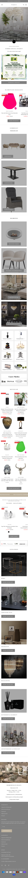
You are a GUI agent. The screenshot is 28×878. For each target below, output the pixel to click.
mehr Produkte (13, 120)
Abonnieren (6, 830)
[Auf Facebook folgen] (2, 865)
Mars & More (7, 477)
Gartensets (7, 156)
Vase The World (9, 111)
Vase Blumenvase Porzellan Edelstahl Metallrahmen (7, 457)
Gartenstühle (8, 209)
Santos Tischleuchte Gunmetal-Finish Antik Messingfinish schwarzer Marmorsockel (20, 434)
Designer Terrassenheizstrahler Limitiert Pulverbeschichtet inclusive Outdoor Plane (7, 411)
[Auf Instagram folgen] (5, 865)
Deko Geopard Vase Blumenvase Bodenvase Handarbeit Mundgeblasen (7, 434)
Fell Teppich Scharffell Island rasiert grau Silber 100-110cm (7, 480)
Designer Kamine (14, 243)
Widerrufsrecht (4, 813)
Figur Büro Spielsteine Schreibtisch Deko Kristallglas (9, 527)
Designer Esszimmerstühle (14, 270)
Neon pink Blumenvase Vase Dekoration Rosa (9, 113)
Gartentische (8, 182)
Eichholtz (21, 431)
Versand (3, 815)
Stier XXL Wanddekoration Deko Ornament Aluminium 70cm (20, 481)
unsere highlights (14, 488)
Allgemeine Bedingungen (6, 807)
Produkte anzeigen (14, 82)
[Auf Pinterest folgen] (8, 865)
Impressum (3, 811)
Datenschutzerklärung (5, 809)
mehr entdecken (8, 582)
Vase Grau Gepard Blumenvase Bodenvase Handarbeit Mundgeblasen (21, 411)
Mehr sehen (14, 536)
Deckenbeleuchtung (14, 324)
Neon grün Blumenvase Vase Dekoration (21, 457)
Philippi (9, 524)
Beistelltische (14, 297)
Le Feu (7, 407)
